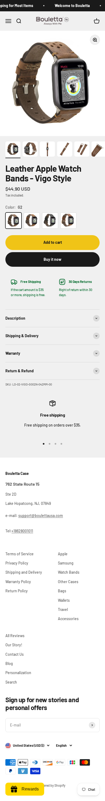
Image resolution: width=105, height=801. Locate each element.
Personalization (18, 672)
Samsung (66, 563)
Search (11, 682)
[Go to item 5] (81, 149)
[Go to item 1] (12, 149)
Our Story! (13, 645)
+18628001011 (22, 531)
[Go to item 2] (30, 149)
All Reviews (14, 635)
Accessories (68, 618)
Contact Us (14, 654)
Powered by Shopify (51, 785)
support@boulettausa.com (40, 515)
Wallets (64, 600)
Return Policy (16, 591)
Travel (63, 609)
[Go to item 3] (47, 149)
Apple (63, 554)
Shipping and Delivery (23, 572)
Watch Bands (68, 572)
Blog (9, 663)
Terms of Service (19, 554)
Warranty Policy (18, 581)
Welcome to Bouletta (70, 5)
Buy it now (52, 259)
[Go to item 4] (64, 149)
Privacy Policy (16, 563)
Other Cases (68, 581)
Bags (62, 591)
